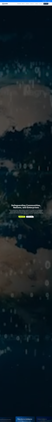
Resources (32, 3)
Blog (43, 1)
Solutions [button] (27, 3)
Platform (23, 3)
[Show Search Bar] (49, 3)
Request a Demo (30, 216)
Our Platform (21, 216)
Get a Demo (46, 3)
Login (49, 1)
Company (40, 3)
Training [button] (36, 3)
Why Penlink (19, 3)
